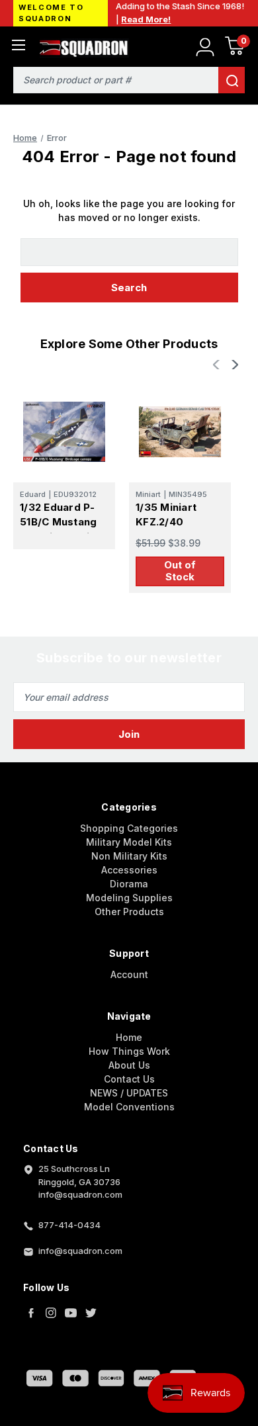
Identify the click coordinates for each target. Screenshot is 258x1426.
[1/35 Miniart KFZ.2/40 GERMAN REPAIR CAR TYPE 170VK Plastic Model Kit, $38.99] (180, 431)
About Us (129, 1065)
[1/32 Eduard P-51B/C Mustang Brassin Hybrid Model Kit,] (64, 431)
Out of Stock (180, 570)
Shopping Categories (129, 828)
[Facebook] (31, 1313)
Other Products (129, 911)
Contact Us (129, 1079)
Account (129, 974)
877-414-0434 (69, 1225)
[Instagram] (51, 1313)
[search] (231, 80)
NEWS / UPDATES (129, 1092)
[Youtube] (71, 1313)
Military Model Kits (129, 842)
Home (129, 1037)
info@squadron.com (80, 1250)
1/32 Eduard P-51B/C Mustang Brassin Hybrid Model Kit (58, 529)
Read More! (146, 19)
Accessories (129, 869)
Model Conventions (129, 1106)
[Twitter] (91, 1313)
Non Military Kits (129, 856)
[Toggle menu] (18, 44)
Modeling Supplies (129, 897)
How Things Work (129, 1051)
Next (233, 364)
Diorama (129, 883)
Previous (217, 364)
